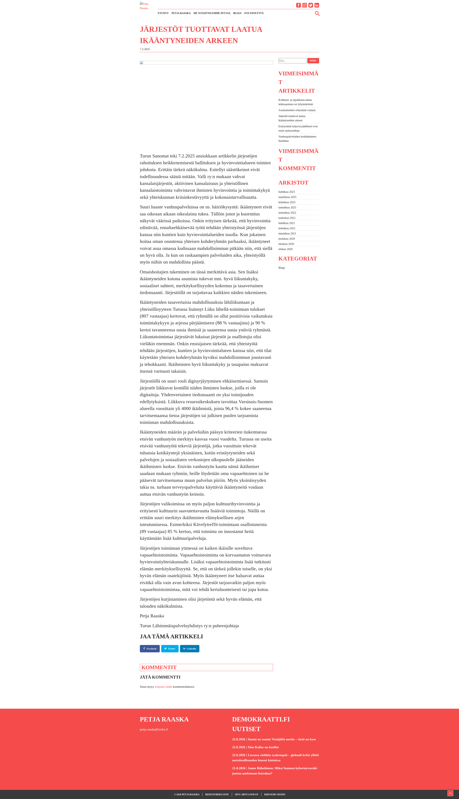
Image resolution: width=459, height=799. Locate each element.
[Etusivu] (147, 8)
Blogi (237, 13)
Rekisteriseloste (217, 794)
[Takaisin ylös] (450, 793)
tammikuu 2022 (287, 212)
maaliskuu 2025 (287, 197)
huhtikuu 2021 (286, 223)
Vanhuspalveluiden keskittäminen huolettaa (297, 138)
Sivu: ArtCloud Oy (246, 794)
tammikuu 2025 (287, 207)
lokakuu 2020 (286, 243)
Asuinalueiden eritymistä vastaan (297, 110)
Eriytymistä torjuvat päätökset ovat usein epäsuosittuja (298, 128)
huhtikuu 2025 (286, 191)
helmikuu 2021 (286, 228)
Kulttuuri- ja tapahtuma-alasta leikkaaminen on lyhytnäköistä (295, 102)
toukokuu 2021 (287, 217)
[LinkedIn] (316, 5)
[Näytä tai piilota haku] (317, 13)
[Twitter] (310, 5)
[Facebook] (298, 5)
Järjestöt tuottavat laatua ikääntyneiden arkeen (291, 118)
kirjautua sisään (163, 686)
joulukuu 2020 (286, 238)
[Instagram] (304, 5)
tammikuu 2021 (287, 233)
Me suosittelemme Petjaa (211, 13)
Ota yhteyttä (254, 13)
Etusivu (163, 13)
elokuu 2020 (285, 249)
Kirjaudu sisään (274, 794)
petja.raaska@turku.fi (154, 729)
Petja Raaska (181, 13)
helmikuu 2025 (286, 202)
